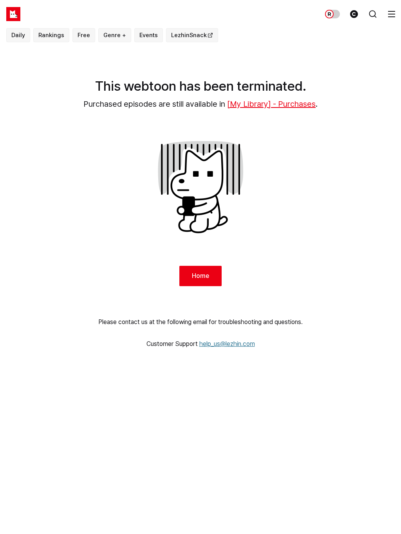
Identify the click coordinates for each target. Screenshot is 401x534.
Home (200, 276)
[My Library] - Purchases (271, 104)
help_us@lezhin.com (227, 344)
